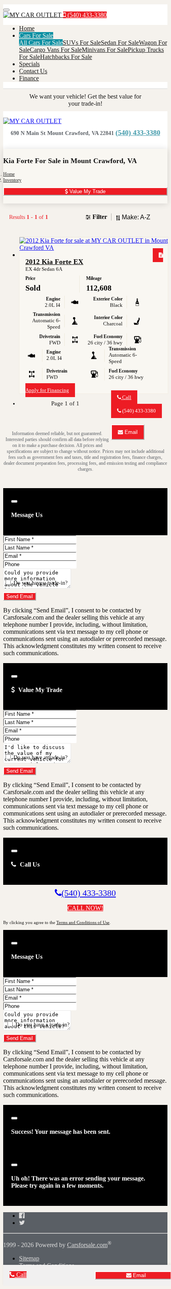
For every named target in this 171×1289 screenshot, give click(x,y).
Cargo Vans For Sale (56, 49)
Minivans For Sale (105, 49)
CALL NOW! (85, 908)
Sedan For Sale (120, 42)
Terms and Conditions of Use (83, 922)
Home (27, 28)
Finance (29, 78)
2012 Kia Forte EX (54, 262)
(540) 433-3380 (86, 14)
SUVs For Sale (82, 42)
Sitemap (29, 1258)
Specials (29, 64)
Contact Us (33, 71)
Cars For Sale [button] (36, 35)
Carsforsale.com (87, 1244)
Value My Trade (87, 191)
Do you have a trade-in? (39, 583)
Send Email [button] (19, 596)
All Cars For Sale (41, 42)
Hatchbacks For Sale (66, 56)
